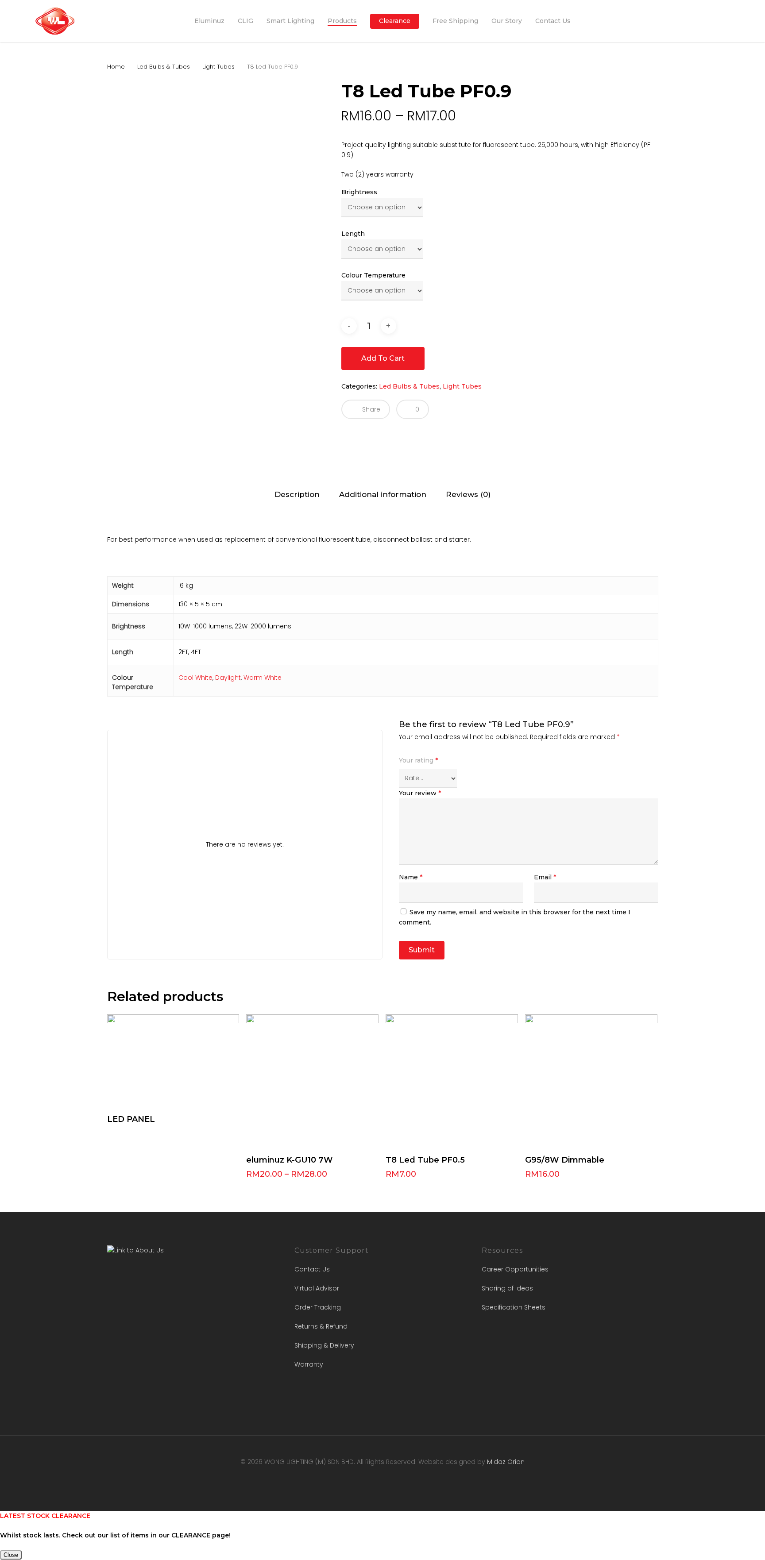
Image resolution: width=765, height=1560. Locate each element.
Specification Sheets (513, 1307)
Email (545, 877)
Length (353, 234)
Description (297, 494)
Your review (420, 793)
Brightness (359, 192)
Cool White (195, 677)
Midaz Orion (506, 1461)
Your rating (418, 760)
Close (11, 1555)
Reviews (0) (468, 494)
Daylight (228, 677)
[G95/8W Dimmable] (591, 1080)
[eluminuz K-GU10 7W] (312, 1080)
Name (410, 877)
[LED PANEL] (173, 1060)
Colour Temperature (373, 275)
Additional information (382, 494)
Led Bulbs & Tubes (163, 66)
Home (116, 66)
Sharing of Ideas (507, 1288)
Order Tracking (317, 1307)
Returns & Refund (321, 1326)
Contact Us (312, 1269)
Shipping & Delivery (324, 1345)
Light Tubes (218, 66)
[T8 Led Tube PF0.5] (452, 1080)
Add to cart (383, 358)
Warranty (308, 1364)
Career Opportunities (515, 1269)
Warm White (262, 677)
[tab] (297, 494)
